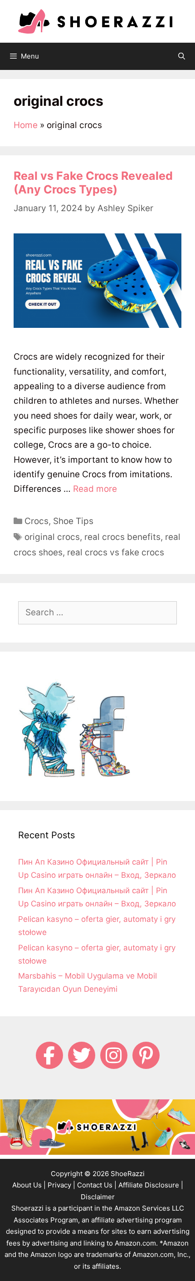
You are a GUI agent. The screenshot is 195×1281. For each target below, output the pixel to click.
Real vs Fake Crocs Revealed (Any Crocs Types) (93, 182)
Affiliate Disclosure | (150, 1185)
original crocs (52, 537)
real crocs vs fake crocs (115, 552)
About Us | (29, 1185)
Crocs (36, 521)
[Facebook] (49, 1055)
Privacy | (61, 1185)
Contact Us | (97, 1185)
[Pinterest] (146, 1055)
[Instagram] (113, 1055)
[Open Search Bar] (181, 56)
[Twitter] (81, 1055)
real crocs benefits (122, 537)
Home (26, 125)
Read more (95, 489)
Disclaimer (98, 1196)
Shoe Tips (73, 521)
